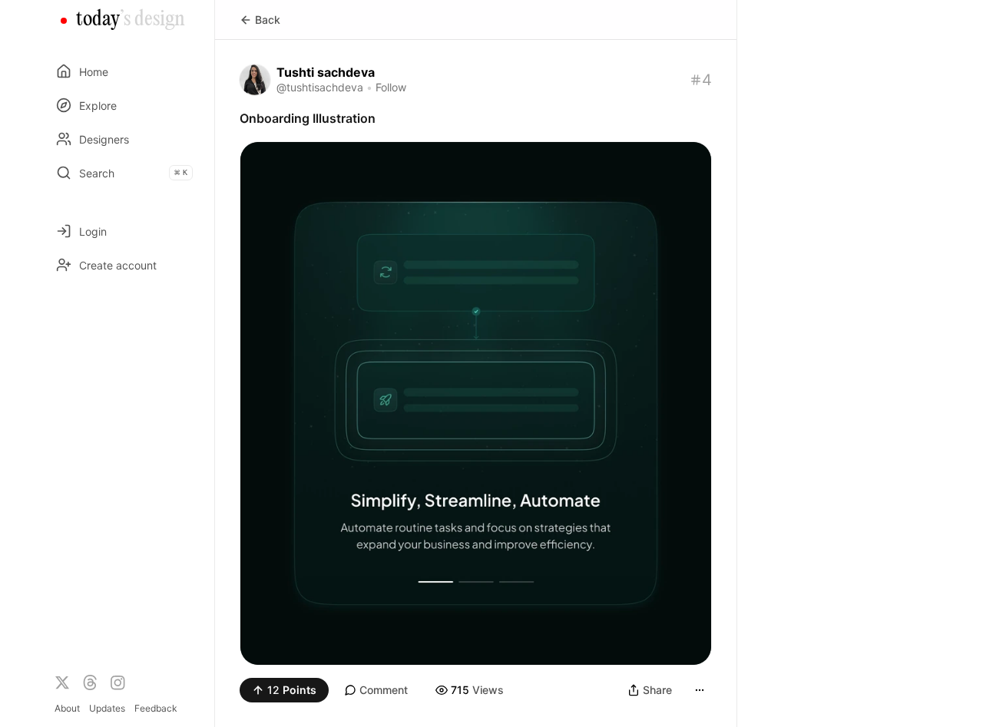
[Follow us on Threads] (90, 682)
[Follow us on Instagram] (117, 682)
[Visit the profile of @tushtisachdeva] (255, 79)
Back (267, 19)
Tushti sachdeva (325, 72)
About (67, 708)
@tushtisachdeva (319, 87)
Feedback (155, 708)
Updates (107, 708)
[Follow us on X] (62, 682)
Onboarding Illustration (308, 118)
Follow (391, 87)
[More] (699, 690)
